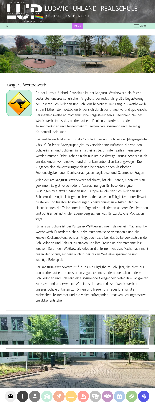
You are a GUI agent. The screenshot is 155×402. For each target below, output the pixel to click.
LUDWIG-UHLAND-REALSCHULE (91, 8)
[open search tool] (7, 26)
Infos (77, 26)
